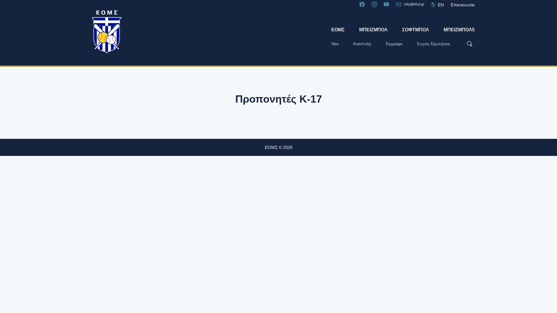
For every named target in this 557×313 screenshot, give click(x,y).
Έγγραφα (394, 43)
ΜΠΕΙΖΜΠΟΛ (373, 29)
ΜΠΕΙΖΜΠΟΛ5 (459, 29)
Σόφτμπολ (415, 29)
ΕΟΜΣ (338, 29)
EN (440, 4)
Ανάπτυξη (362, 43)
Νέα (335, 43)
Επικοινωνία (463, 4)
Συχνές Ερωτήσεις (433, 43)
